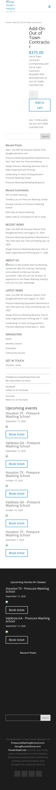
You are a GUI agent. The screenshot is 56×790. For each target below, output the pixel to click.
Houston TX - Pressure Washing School (23, 415)
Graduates (11, 348)
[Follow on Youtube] (32, 774)
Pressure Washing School (34, 199)
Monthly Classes (14, 343)
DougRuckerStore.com (28, 746)
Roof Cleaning (20, 194)
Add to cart (39, 105)
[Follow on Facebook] (17, 774)
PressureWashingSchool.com (28, 742)
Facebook (10, 386)
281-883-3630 (12, 371)
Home (8, 22)
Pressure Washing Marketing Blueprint (25, 182)
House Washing (26, 212)
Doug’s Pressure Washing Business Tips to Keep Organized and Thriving (27, 695)
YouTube (10, 396)
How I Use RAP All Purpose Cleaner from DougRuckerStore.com (28, 660)
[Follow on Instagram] (39, 774)
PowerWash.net (17, 750)
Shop (43, 216)
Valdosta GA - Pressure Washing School (23, 444)
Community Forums (15, 352)
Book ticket (16, 434)
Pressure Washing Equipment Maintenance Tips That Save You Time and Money (27, 678)
